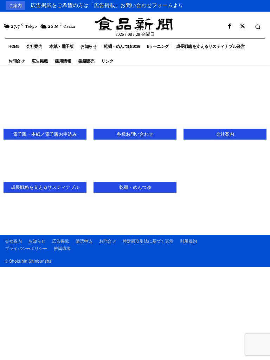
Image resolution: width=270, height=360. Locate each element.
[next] (260, 5)
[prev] (248, 5)
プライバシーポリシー (26, 248)
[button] (257, 27)
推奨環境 (62, 248)
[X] (242, 26)
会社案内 (13, 241)
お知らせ (36, 241)
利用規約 (188, 241)
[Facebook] (229, 26)
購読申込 (84, 241)
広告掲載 (60, 241)
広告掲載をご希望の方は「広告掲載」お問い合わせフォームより (107, 5)
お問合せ (107, 241)
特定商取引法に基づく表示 (148, 241)
